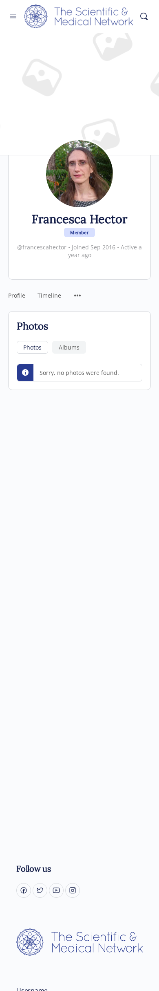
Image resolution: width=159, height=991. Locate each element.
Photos (32, 347)
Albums (69, 347)
